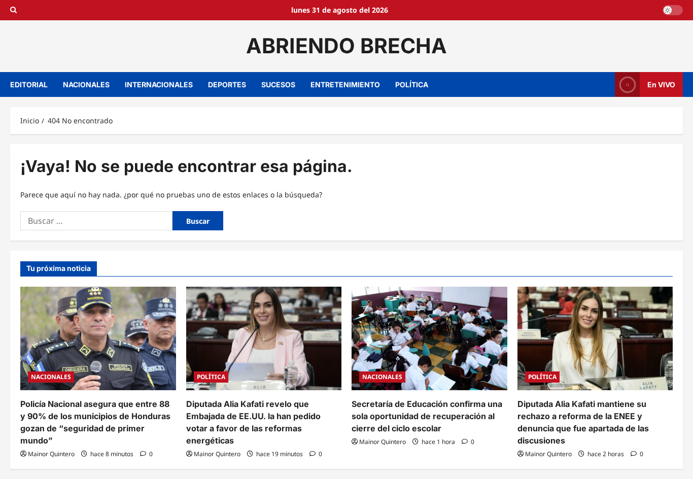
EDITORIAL (29, 84)
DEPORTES (227, 84)
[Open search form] (13, 10)
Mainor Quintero (51, 454)
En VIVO (661, 84)
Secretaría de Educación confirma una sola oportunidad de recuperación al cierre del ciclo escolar (427, 416)
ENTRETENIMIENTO (345, 84)
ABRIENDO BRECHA (346, 45)
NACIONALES (86, 84)
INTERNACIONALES (159, 84)
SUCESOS (278, 84)
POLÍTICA (411, 84)
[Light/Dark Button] (673, 10)
